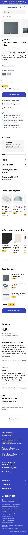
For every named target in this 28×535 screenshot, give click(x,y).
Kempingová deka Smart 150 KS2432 (6, 247)
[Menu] (3, 7)
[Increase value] (11, 81)
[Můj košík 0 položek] (24, 7)
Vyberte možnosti (14, 310)
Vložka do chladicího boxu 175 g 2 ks (6, 208)
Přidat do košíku (14, 94)
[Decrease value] (3, 81)
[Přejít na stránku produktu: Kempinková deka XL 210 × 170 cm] (6, 278)
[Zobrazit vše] (2, 16)
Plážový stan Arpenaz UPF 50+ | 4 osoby (18, 208)
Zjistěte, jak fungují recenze (9, 335)
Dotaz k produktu (8, 66)
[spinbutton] (7, 80)
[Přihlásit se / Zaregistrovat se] (21, 7)
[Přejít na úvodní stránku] (12, 7)
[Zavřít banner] (25, 2)
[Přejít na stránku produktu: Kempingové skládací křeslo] (6, 287)
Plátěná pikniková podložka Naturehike (16, 248)
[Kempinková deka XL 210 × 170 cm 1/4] (11, 28)
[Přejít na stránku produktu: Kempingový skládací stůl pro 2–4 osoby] (6, 296)
